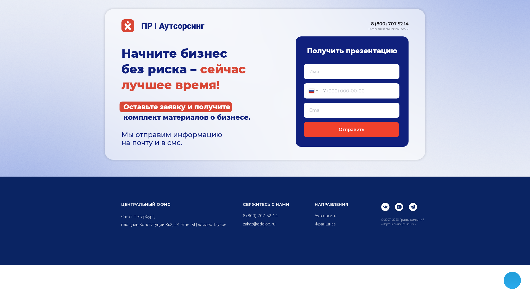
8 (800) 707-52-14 (260, 215)
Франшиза (325, 224)
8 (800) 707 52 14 (390, 23)
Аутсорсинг (325, 215)
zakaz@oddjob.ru (259, 224)
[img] (385, 207)
